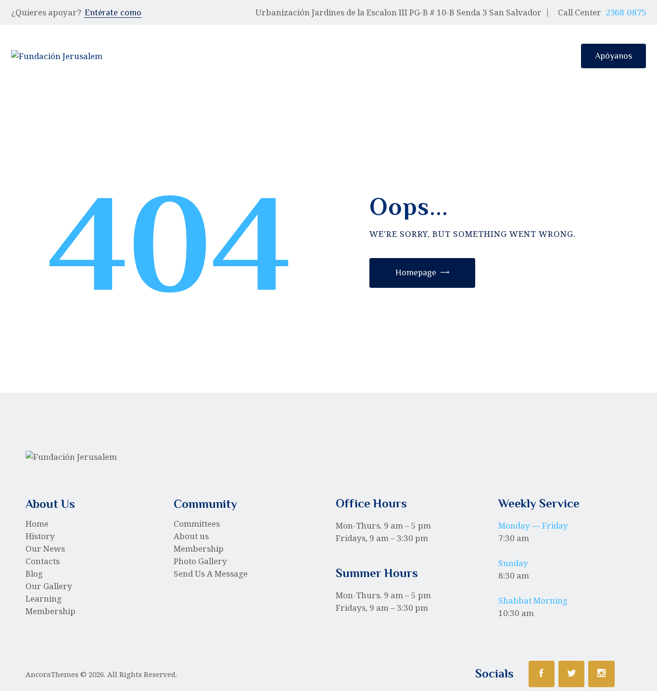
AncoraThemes (51, 674)
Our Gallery (48, 586)
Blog (34, 573)
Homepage (415, 272)
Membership (50, 611)
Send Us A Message (211, 573)
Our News (45, 548)
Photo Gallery (200, 561)
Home (37, 523)
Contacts (42, 561)
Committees (197, 523)
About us (191, 536)
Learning (43, 598)
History (40, 536)
